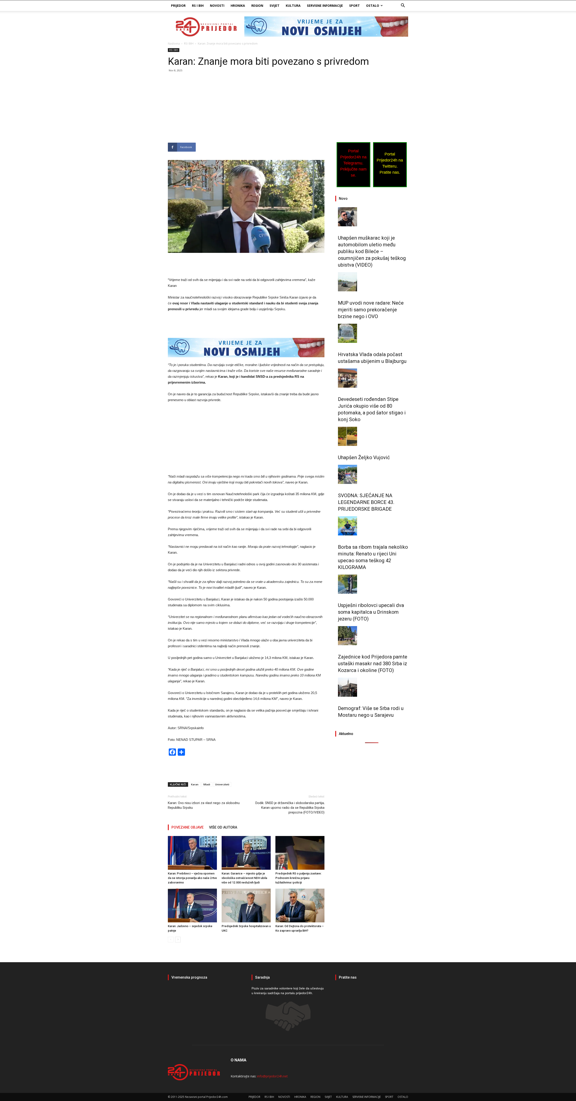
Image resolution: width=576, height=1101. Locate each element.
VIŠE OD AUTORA (223, 827)
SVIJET (274, 5)
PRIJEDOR (178, 5)
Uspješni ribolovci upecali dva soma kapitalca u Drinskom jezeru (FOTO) (371, 612)
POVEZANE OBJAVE (187, 827)
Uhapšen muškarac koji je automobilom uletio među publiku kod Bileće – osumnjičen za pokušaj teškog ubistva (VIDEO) (372, 251)
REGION (257, 5)
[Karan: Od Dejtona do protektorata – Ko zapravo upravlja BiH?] (299, 905)
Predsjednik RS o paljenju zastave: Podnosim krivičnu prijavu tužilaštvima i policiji (298, 878)
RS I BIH (198, 5)
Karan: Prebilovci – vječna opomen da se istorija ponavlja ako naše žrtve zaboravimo (192, 878)
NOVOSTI (217, 5)
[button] (402, 6)
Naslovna (174, 43)
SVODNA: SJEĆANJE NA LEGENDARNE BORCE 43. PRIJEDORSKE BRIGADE (366, 502)
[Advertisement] (246, 109)
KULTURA (293, 5)
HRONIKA (238, 5)
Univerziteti (222, 784)
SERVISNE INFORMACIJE (325, 5)
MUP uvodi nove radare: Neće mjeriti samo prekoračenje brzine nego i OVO (371, 309)
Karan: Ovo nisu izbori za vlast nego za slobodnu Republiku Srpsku (204, 805)
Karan (194, 784)
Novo (343, 198)
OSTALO (372, 5)
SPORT (354, 5)
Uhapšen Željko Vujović (364, 457)
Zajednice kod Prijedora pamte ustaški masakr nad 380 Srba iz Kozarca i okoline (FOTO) (372, 663)
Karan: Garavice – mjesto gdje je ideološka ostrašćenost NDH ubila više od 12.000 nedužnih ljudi (244, 878)
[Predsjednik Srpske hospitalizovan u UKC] (246, 905)
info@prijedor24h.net (272, 1076)
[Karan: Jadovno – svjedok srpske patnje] (192, 905)
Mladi (206, 784)
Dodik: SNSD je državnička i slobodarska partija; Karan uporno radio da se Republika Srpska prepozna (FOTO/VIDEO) (289, 807)
